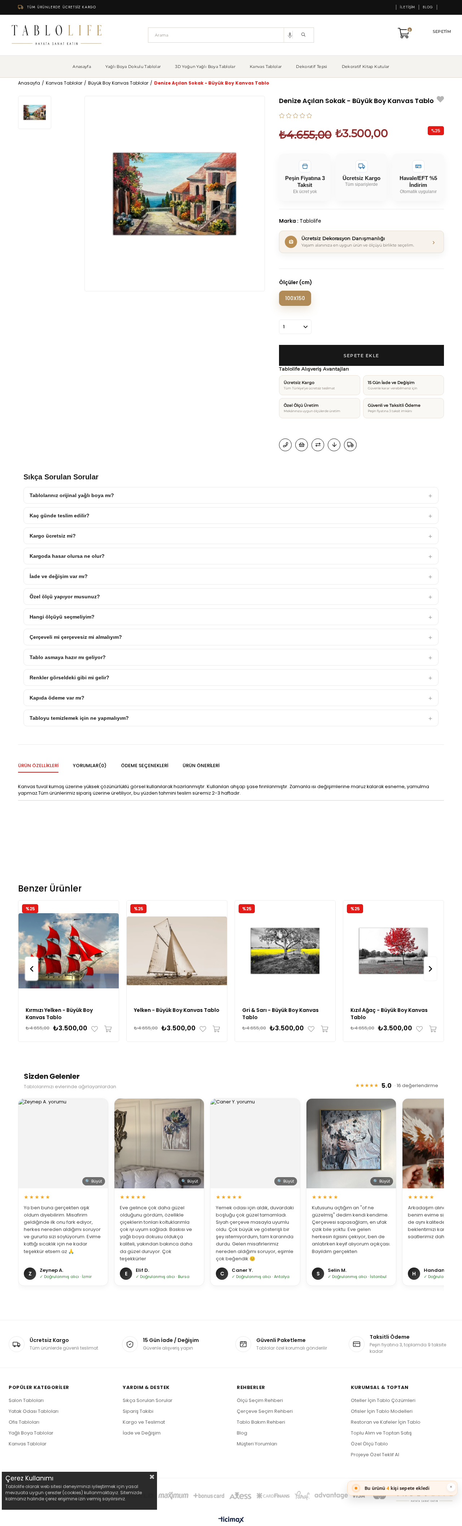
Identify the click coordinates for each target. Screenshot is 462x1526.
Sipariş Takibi (138, 1411)
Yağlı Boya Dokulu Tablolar (133, 66)
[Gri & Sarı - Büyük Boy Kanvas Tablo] (285, 951)
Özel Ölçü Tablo (369, 1443)
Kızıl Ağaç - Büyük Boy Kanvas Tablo (389, 1013)
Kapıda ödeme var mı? (57, 698)
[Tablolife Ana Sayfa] (57, 35)
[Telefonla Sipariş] (285, 445)
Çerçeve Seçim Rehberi (265, 1411)
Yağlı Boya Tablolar (31, 1432)
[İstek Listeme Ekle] (301, 445)
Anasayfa (82, 66)
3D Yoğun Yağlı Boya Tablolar (205, 66)
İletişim (407, 7)
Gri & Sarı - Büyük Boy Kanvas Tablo (280, 1013)
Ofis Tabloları (24, 1422)
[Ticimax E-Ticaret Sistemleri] (231, 1520)
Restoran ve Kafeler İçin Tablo (385, 1422)
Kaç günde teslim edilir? (60, 515)
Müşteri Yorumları (257, 1443)
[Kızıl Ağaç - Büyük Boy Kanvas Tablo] (393, 951)
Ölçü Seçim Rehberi (260, 1400)
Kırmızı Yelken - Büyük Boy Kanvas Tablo (59, 1013)
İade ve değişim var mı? (59, 576)
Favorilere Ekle (96, 1029)
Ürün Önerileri (201, 765)
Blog (428, 7)
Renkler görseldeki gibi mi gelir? (69, 677)
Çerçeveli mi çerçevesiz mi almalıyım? (76, 637)
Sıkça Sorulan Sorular (148, 1400)
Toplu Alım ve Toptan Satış (381, 1432)
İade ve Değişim (142, 1432)
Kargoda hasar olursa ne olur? (67, 556)
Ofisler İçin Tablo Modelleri (382, 1411)
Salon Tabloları (26, 1400)
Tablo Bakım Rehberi (261, 1422)
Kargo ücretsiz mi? (53, 536)
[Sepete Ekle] (106, 1029)
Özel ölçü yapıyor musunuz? (65, 596)
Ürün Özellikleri (38, 765)
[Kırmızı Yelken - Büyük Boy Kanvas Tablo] (68, 951)
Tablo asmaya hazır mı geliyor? (68, 657)
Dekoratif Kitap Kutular (365, 66)
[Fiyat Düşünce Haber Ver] (334, 445)
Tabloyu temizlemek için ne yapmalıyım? (79, 718)
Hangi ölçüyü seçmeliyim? (62, 617)
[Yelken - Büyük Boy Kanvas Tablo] (177, 951)
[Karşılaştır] (317, 445)
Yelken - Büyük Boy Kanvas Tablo (176, 1010)
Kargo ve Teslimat (144, 1422)
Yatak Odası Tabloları (33, 1411)
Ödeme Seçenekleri (144, 765)
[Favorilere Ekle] (440, 100)
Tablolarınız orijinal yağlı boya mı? (72, 495)
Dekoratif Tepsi (311, 66)
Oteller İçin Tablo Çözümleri (383, 1400)
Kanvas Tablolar (266, 66)
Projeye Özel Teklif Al (375, 1454)
